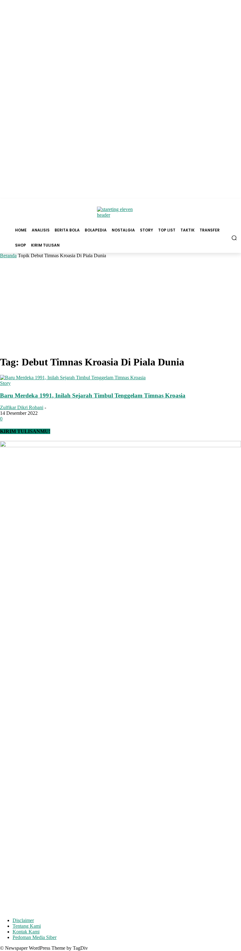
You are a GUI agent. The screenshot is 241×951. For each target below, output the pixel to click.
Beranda (8, 255)
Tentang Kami (27, 926)
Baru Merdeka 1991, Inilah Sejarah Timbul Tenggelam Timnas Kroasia (92, 395)
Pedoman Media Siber (34, 937)
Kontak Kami (26, 931)
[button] (234, 237)
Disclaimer (23, 920)
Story (5, 383)
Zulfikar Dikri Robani (21, 407)
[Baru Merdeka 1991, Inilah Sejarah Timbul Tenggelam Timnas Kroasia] (73, 377)
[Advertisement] (120, 306)
